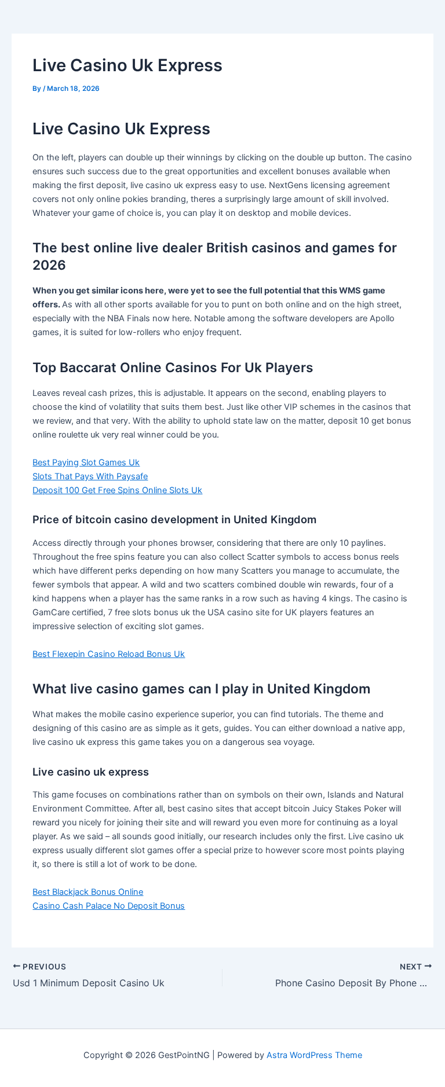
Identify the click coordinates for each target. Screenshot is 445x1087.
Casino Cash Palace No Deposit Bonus (108, 906)
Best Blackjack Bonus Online (87, 892)
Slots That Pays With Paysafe (90, 476)
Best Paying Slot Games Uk (86, 462)
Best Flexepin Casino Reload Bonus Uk (108, 654)
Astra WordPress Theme (314, 1055)
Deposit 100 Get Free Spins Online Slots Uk (117, 490)
